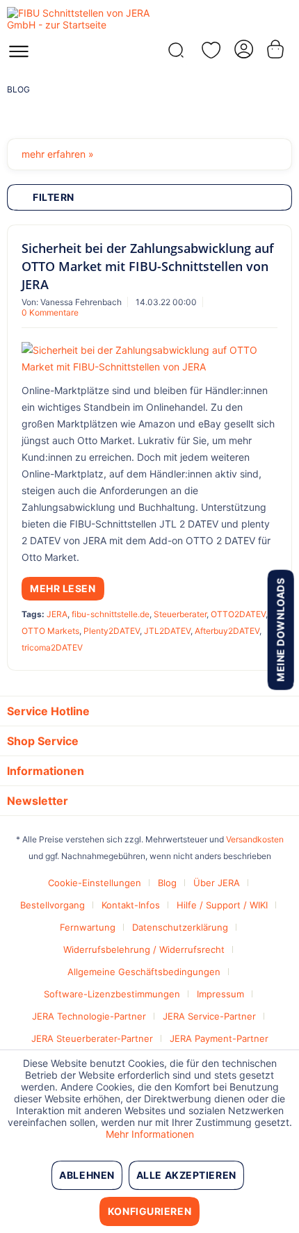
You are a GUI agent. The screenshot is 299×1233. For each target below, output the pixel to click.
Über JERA (216, 882)
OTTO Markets (50, 631)
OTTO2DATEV (238, 614)
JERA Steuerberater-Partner (92, 1038)
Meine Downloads (280, 629)
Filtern (53, 197)
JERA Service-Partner (209, 1016)
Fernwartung (87, 927)
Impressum (220, 993)
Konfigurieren (149, 1211)
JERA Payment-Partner (219, 1038)
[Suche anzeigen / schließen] (174, 53)
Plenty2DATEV (111, 631)
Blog (167, 882)
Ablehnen (86, 1175)
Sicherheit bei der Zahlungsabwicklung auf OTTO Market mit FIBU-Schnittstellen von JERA (148, 266)
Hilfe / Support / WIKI (222, 905)
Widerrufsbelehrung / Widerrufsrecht (144, 949)
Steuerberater (180, 614)
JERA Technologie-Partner (89, 1016)
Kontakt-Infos (131, 905)
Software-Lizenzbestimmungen (112, 993)
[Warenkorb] (277, 49)
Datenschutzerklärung (180, 927)
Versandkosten (255, 839)
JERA (57, 614)
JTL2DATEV (167, 631)
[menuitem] (19, 55)
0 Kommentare (50, 312)
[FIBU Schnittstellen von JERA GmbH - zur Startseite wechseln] (78, 19)
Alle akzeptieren (186, 1175)
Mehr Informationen (150, 1134)
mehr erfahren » (58, 154)
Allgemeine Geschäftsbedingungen (143, 971)
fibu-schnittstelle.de (111, 614)
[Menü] (19, 55)
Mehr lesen (63, 588)
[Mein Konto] (243, 49)
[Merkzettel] (209, 50)
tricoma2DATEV (52, 647)
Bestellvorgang (52, 905)
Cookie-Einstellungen (94, 882)
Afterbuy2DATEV (227, 631)
